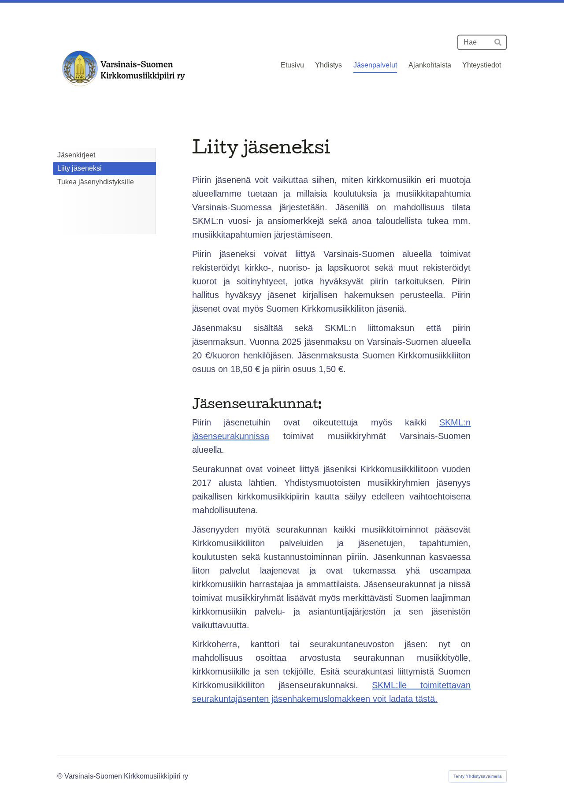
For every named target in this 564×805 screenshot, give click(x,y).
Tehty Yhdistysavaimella (477, 776)
